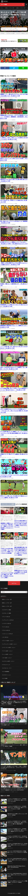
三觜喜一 (2, 519)
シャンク (7, 567)
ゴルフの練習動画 (12, 119)
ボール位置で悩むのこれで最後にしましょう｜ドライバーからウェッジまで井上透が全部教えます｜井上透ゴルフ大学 (14, 433)
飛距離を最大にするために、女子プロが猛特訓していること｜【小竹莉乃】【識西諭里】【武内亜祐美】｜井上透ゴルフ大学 (14, 117)
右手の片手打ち (5, 571)
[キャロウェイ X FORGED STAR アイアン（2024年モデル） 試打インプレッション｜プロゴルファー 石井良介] (4, 846)
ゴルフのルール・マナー (7, 668)
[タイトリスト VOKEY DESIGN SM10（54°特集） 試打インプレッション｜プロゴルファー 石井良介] (4, 854)
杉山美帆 (24, 567)
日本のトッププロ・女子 (7, 606)
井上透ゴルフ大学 (14, 29)
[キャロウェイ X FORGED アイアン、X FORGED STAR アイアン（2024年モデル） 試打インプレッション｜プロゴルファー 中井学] (4, 809)
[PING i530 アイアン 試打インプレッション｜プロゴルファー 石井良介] (4, 816)
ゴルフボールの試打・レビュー (8, 661)
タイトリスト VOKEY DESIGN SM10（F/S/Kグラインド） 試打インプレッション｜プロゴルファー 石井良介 (17, 875)
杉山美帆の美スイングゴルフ (19, 568)
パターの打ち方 (12, 307)
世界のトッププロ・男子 (7, 599)
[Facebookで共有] (4, 68)
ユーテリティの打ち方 (6, 623)
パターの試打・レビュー (7, 657)
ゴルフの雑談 (10, 182)
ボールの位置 (18, 544)
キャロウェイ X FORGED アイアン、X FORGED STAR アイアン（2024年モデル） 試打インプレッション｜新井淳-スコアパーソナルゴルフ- (17, 830)
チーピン (3, 567)
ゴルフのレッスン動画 (12, 28)
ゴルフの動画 (17, 893)
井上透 (9, 29)
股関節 (20, 567)
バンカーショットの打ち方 (7, 633)
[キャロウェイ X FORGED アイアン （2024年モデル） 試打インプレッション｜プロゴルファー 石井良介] (4, 839)
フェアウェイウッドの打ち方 (8, 620)
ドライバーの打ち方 (6, 616)
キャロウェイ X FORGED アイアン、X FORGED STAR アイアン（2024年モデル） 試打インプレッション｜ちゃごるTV (17, 800)
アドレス (20, 543)
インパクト (4, 570)
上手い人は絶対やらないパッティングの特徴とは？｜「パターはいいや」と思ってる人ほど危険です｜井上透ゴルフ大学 (14, 411)
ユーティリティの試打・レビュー (8, 647)
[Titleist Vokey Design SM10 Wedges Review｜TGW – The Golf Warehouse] (4, 869)
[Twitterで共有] (14, 68)
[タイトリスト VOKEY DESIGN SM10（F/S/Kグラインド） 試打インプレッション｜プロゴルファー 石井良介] (4, 876)
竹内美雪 (10, 571)
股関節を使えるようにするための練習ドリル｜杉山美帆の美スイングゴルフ (20, 572)
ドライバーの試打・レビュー (8, 640)
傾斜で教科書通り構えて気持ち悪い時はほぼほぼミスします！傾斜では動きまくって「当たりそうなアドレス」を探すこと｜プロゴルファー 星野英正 (20, 551)
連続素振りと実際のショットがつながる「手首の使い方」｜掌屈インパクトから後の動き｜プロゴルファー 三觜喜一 (7, 526)
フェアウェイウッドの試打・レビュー (9, 644)
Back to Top (14, 583)
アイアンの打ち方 (11, 349)
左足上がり (16, 543)
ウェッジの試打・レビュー (7, 654)
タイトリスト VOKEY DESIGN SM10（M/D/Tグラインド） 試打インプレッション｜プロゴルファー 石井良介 (17, 860)
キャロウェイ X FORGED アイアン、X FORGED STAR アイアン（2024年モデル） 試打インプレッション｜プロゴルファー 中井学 (17, 807)
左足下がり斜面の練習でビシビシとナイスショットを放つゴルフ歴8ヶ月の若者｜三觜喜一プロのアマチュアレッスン (20, 523)
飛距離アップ (5, 29)
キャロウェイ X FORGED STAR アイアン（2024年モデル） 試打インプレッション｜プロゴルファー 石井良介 (17, 845)
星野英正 (23, 544)
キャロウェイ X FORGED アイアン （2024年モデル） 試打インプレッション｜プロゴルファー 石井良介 (17, 837)
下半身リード (7, 545)
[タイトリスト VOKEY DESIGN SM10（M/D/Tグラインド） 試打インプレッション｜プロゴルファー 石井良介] (4, 861)
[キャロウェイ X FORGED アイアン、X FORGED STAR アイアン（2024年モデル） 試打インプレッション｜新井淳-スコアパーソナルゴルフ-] (4, 831)
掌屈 (4, 520)
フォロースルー (7, 519)
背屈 (7, 520)
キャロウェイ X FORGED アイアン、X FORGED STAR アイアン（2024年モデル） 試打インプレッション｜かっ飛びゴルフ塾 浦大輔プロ (17, 822)
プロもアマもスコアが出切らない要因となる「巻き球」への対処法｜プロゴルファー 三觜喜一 (7, 575)
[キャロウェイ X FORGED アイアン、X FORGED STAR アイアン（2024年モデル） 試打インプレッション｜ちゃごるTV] (4, 801)
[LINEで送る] (23, 68)
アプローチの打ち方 (6, 630)
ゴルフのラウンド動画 (6, 609)
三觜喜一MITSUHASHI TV (7, 516)
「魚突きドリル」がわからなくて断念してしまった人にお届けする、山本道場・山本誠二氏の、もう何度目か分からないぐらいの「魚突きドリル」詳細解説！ (13, 702)
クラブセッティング (6, 664)
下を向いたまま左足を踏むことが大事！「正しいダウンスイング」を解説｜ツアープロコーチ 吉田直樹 (7, 551)
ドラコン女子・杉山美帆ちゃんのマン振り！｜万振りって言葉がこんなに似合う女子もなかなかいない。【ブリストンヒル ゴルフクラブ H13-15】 (14, 767)
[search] (26, 592)
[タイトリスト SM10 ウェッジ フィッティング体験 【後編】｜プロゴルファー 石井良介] (4, 883)
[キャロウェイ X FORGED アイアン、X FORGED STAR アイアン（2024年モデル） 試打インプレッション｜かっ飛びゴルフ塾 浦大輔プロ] (4, 824)
